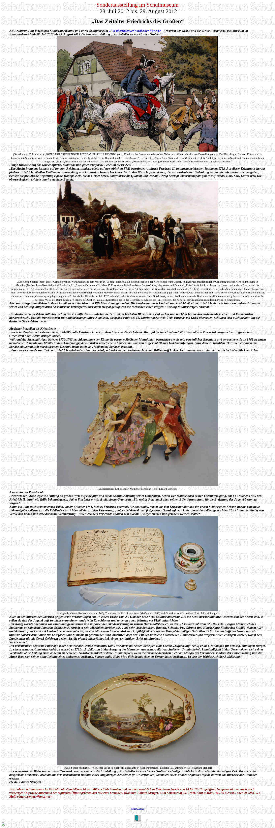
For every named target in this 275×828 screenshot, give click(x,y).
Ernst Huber (137, 808)
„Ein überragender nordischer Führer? (135, 30)
